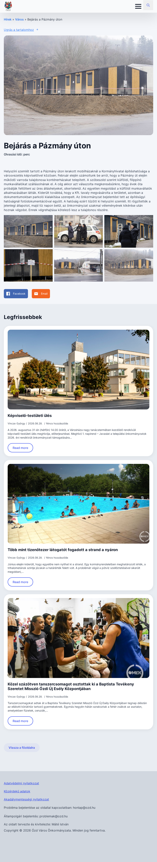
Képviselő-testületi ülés (30, 415)
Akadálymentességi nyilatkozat (26, 799)
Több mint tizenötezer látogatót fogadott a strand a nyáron (63, 549)
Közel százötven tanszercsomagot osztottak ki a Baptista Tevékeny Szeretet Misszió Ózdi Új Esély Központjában (71, 686)
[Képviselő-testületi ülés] (78, 369)
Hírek (7, 19)
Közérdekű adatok (17, 791)
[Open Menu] (138, 6)
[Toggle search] (148, 5)
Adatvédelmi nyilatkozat (21, 783)
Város (19, 19)
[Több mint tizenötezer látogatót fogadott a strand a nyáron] (78, 504)
